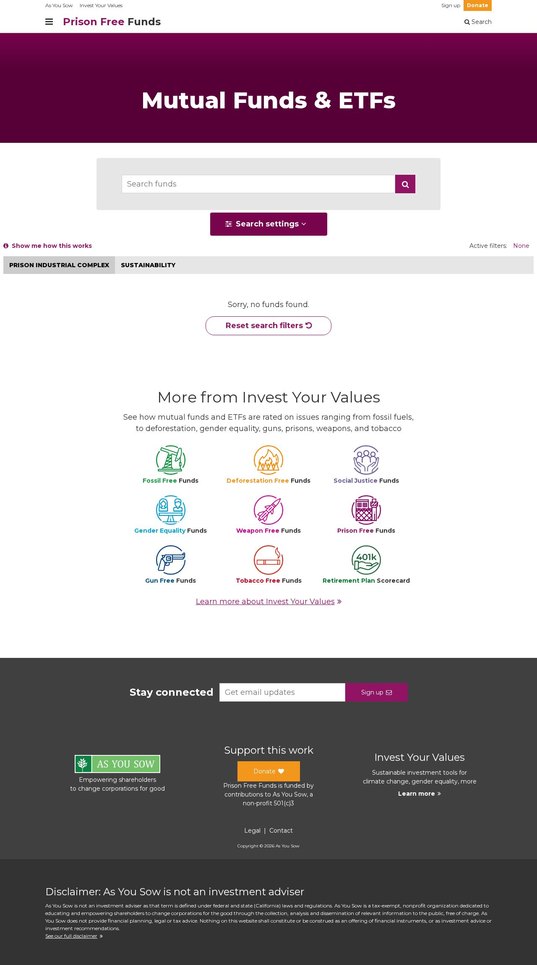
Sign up (450, 5)
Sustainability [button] (148, 265)
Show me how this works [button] (50, 246)
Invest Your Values (101, 5)
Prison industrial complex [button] (59, 265)
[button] (405, 184)
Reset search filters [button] (264, 325)
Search (481, 22)
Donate (477, 5)
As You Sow (59, 5)
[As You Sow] (117, 765)
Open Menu (49, 21)
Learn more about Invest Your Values (265, 601)
